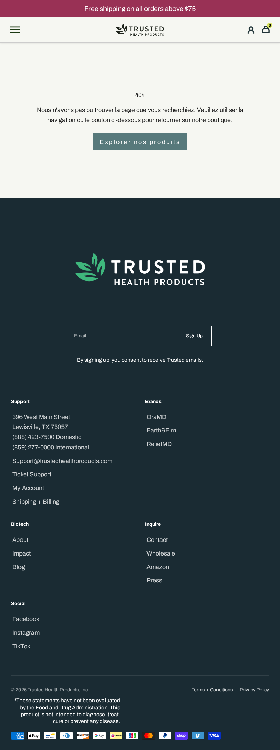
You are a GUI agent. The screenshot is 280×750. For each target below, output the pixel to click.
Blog (18, 567)
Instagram (26, 632)
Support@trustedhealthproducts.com (62, 461)
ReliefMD (159, 444)
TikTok (21, 646)
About (20, 539)
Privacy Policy (254, 689)
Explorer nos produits (140, 142)
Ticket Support (31, 474)
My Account (28, 488)
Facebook (25, 619)
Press (154, 580)
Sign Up (194, 335)
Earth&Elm (161, 430)
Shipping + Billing (35, 501)
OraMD (156, 417)
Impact (21, 553)
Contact (157, 539)
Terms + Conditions (212, 689)
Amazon (157, 567)
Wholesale (160, 553)
